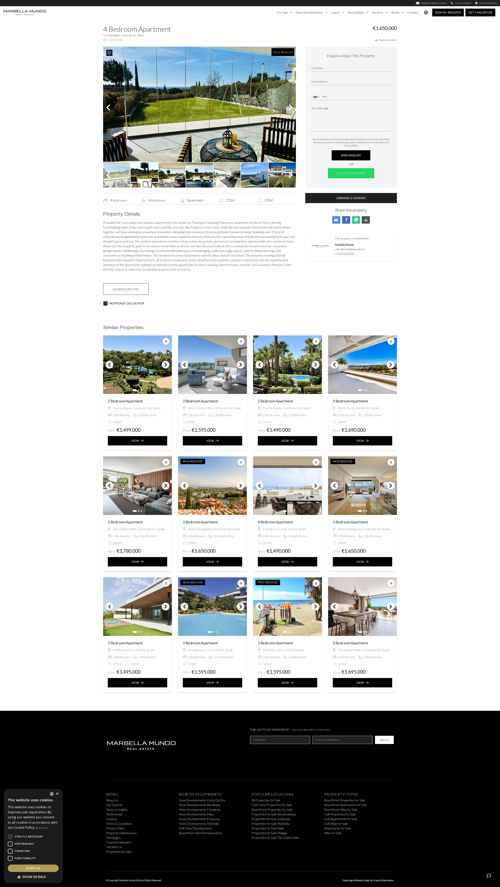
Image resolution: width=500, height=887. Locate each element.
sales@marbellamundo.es (350, 249)
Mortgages (113, 837)
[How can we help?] (489, 876)
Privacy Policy (351, 145)
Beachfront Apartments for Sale (345, 805)
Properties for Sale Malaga (269, 833)
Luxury (335, 12)
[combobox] (316, 97)
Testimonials (114, 814)
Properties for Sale (118, 851)
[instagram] (256, 861)
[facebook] (243, 861)
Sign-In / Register (448, 12)
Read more (42, 827)
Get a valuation (480, 12)
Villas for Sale (333, 833)
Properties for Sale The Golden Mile (275, 837)
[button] (33, 877)
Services (377, 12)
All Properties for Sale (266, 800)
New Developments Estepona (199, 819)
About (395, 12)
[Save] (109, 53)
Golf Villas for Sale (336, 823)
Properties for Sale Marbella (270, 823)
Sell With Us (114, 847)
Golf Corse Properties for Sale (272, 805)
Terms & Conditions (374, 142)
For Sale (282, 12)
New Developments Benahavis (200, 805)
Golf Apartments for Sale (340, 819)
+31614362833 (344, 253)
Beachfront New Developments (200, 833)
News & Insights (117, 809)
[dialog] (33, 836)
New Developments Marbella (199, 823)
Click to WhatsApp (351, 173)
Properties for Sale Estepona (271, 819)
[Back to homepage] (25, 12)
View (135, 440)
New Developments (309, 12)
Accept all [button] (33, 868)
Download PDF (126, 289)
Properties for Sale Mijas (268, 828)
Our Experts (114, 805)
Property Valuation (118, 842)
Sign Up (384, 739)
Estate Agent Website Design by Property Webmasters (368, 880)
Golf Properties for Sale (340, 814)
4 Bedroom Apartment (275, 522)
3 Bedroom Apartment (350, 401)
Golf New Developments (195, 828)
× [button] (57, 793)
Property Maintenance (121, 833)
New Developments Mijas (196, 814)
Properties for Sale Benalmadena (274, 814)
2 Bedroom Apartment (125, 401)
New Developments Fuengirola (200, 809)
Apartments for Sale (337, 828)
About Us (112, 800)
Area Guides (356, 12)
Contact (412, 12)
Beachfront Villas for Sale (340, 809)
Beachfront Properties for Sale (272, 809)
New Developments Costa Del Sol (202, 800)
